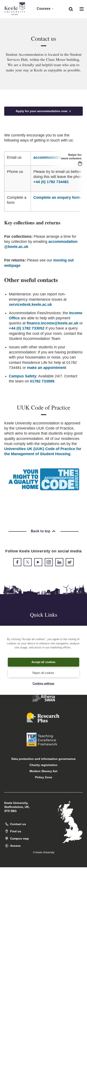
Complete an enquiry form (56, 197)
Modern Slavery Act (43, 771)
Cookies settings (43, 683)
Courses (43, 8)
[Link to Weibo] (70, 562)
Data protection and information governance (43, 758)
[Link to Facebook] (17, 562)
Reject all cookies (43, 672)
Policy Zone (43, 777)
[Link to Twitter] (28, 562)
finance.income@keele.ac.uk (52, 323)
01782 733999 (42, 381)
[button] (70, 9)
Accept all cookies (43, 662)
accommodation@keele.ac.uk (60, 157)
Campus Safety (22, 376)
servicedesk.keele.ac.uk (30, 304)
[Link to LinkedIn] (59, 562)
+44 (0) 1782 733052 (26, 328)
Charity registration (43, 765)
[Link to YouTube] (38, 562)
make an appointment (46, 368)
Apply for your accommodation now (42, 111)
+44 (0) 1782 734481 (51, 182)
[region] (43, 181)
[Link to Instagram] (49, 562)
